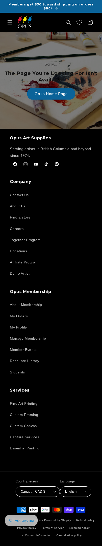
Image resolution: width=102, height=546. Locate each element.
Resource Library (24, 361)
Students (17, 372)
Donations (18, 251)
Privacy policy (26, 527)
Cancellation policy (69, 535)
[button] (9, 22)
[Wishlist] (79, 22)
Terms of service (52, 527)
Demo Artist (20, 273)
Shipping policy (79, 527)
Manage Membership (28, 338)
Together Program (25, 240)
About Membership (26, 305)
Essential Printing (25, 448)
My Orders (19, 316)
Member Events (23, 350)
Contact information (38, 535)
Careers (17, 229)
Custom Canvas (23, 426)
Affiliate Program (24, 262)
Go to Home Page (51, 94)
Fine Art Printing (23, 403)
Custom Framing (24, 415)
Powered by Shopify (57, 520)
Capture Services (24, 437)
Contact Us (19, 195)
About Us (18, 206)
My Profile (18, 327)
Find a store (20, 217)
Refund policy (85, 520)
